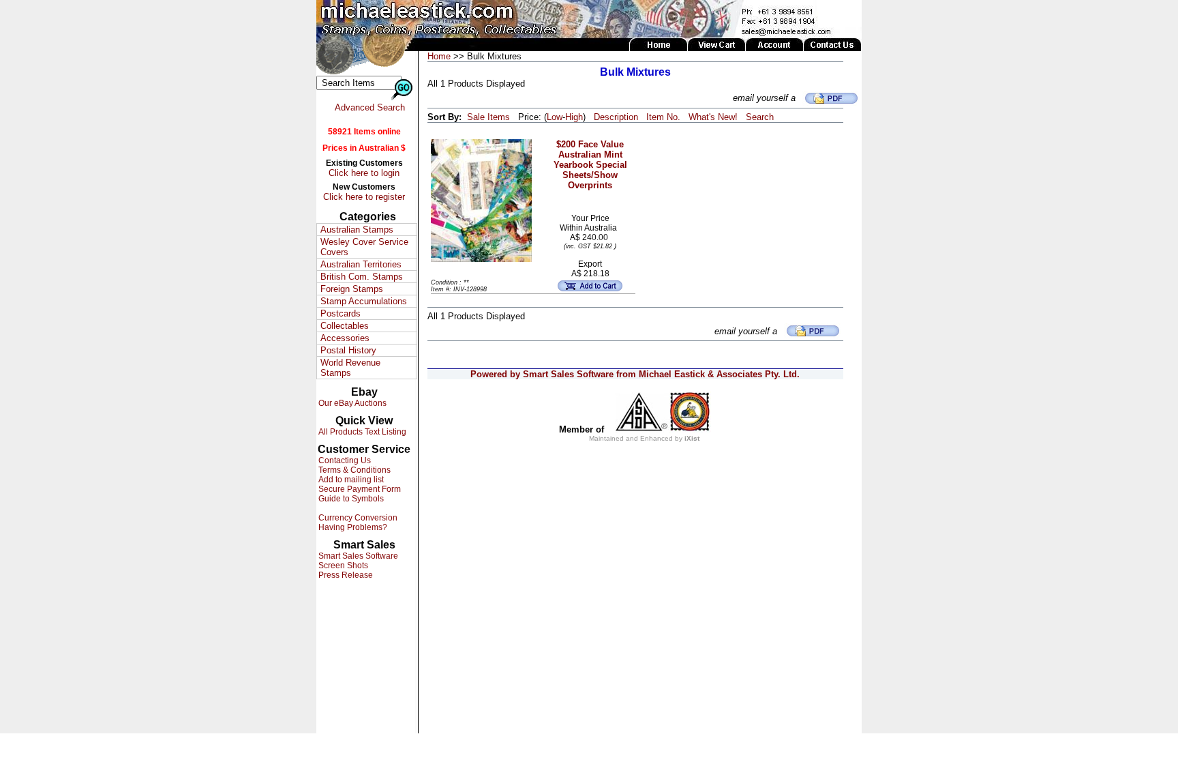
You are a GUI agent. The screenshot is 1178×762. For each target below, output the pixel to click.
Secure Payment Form (358, 489)
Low (554, 117)
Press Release (344, 575)
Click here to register (364, 197)
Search (760, 117)
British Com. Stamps (361, 277)
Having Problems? (351, 527)
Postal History (348, 350)
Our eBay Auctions (351, 403)
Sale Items (488, 117)
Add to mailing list (350, 479)
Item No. (663, 117)
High (574, 117)
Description (616, 117)
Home (439, 56)
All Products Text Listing (361, 432)
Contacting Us (343, 460)
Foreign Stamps (351, 289)
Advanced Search (370, 107)
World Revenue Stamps (350, 367)
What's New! (713, 117)
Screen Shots (342, 565)
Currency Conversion (356, 518)
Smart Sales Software (357, 556)
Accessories (344, 338)
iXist (691, 438)
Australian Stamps (356, 229)
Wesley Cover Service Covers (364, 247)
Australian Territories (361, 264)
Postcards (340, 313)
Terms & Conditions (353, 470)
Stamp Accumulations (363, 301)
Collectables (344, 326)
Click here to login (364, 173)
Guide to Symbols (350, 498)
